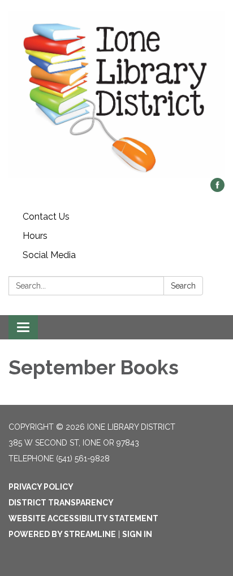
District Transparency (61, 502)
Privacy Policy (41, 486)
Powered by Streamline (62, 534)
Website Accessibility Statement (83, 518)
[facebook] (217, 189)
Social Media (49, 255)
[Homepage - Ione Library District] (116, 94)
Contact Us (46, 216)
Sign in (137, 534)
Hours (35, 235)
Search (183, 285)
